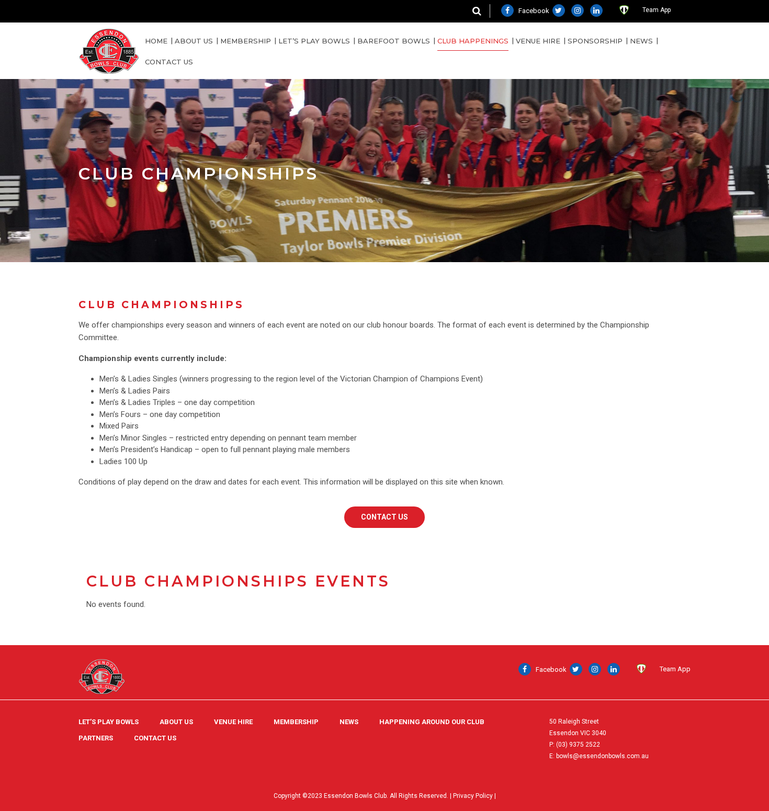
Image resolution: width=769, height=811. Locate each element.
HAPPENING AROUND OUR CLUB (431, 722)
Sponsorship (595, 41)
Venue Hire (538, 41)
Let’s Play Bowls (314, 41)
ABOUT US (176, 722)
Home (156, 41)
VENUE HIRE (233, 722)
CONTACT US (169, 62)
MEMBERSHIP (296, 722)
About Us (194, 41)
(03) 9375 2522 (578, 744)
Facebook (533, 11)
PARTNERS (95, 738)
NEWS (641, 41)
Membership (245, 41)
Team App (656, 10)
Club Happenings (472, 41)
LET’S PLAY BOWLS (108, 722)
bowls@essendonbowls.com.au (602, 756)
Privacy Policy (473, 795)
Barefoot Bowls (393, 41)
